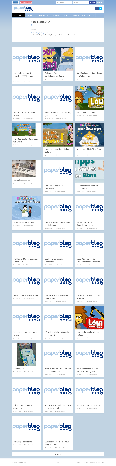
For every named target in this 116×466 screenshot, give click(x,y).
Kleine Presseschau (21, 180)
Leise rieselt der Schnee (23, 222)
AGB (103, 462)
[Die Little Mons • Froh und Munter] (26, 98)
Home (15, 2)
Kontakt (79, 462)
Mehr (59, 454)
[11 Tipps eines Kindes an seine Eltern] (89, 171)
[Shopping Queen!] (26, 354)
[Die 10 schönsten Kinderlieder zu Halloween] (58, 208)
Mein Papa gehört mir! (23, 442)
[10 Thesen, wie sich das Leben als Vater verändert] (58, 391)
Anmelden (92, 2)
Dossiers (56, 15)
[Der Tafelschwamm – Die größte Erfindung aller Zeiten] (89, 354)
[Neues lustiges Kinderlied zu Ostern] (58, 135)
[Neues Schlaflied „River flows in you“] (89, 135)
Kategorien (43, 15)
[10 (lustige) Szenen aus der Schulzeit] (89, 281)
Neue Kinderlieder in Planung (25, 295)
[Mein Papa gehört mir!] (26, 427)
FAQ (99, 462)
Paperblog (14, 462)
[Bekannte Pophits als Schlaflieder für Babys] (58, 59)
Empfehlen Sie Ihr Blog (26, 2)
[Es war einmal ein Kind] (89, 98)
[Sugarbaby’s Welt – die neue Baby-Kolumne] (58, 427)
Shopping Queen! (20, 369)
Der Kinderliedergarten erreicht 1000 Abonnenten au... (24, 76)
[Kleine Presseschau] (24, 168)
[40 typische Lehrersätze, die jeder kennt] (58, 317)
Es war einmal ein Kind (86, 112)
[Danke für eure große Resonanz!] (58, 244)
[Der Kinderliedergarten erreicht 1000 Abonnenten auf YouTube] (26, 59)
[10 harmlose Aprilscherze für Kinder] (26, 317)
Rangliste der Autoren (81, 15)
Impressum (92, 462)
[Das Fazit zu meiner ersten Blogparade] (58, 281)
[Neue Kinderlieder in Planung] (26, 281)
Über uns (85, 462)
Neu (20, 15)
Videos (66, 15)
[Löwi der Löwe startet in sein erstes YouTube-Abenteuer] (89, 317)
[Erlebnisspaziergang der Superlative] (26, 391)
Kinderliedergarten (29, 81)
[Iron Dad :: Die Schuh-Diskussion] (58, 171)
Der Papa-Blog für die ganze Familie (41, 33)
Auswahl (30, 15)
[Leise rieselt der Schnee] (26, 208)
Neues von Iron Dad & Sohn (88, 405)
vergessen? (100, 2)
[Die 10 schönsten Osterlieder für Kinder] (24, 129)
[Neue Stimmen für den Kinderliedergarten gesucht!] (89, 244)
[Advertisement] (64, 8)
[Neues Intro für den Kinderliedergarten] (89, 208)
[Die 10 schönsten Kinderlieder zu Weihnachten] (89, 59)
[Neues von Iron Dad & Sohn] (89, 391)
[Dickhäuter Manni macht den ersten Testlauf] (26, 244)
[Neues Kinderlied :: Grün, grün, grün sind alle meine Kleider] (58, 98)
